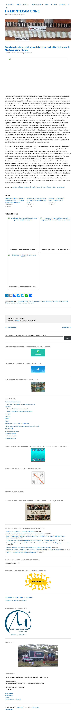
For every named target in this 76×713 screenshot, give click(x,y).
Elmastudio (36, 707)
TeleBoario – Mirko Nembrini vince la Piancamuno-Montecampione (25, 534)
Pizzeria (61, 301)
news (56, 301)
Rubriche (54, 4)
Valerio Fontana (22, 303)
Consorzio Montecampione (12, 402)
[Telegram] (38, 372)
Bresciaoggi (21, 301)
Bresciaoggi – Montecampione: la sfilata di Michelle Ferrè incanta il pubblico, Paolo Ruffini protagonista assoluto (38, 543)
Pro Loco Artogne (12, 436)
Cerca (67, 338)
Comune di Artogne (10, 433)
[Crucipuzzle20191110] (38, 484)
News (47, 4)
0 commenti (28, 53)
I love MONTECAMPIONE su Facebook (19, 597)
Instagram (8, 414)
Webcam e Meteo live (23, 4)
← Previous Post (10, 327)
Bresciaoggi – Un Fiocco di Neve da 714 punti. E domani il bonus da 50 (36, 200)
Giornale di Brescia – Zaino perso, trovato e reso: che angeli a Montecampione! (28, 547)
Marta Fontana (41, 301)
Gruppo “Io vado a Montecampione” (17, 409)
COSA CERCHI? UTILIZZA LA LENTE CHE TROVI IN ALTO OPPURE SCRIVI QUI (26, 335)
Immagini (62, 4)
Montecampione (50, 301)
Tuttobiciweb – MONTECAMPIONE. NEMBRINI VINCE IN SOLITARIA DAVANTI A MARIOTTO (32, 540)
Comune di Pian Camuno (12, 431)
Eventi (26, 301)
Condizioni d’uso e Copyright (13, 699)
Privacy (7, 697)
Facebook (7, 406)
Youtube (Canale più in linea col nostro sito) (17, 423)
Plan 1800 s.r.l (9, 428)
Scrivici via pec (9, 695)
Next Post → (66, 327)
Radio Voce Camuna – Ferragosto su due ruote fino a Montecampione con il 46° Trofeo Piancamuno (34, 549)
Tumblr (7, 418)
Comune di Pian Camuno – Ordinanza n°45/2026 (20, 531)
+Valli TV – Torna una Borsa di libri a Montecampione (21, 552)
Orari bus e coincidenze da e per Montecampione (21, 404)
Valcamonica (14, 303)
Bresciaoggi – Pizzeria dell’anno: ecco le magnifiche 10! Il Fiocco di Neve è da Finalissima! (14, 200)
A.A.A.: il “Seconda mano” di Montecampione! (19, 411)
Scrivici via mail (9, 693)
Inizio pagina (9, 709)
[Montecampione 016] (38, 666)
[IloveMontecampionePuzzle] (38, 461)
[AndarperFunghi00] (38, 520)
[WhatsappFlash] (38, 356)
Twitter (7, 421)
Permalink (31, 303)
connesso (17, 320)
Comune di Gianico (10, 438)
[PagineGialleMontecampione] (38, 590)
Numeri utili (10, 4)
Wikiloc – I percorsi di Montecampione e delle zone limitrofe (22, 426)
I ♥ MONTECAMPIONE (22, 11)
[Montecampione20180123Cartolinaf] (38, 391)
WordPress (20, 707)
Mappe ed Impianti (37, 4)
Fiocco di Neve (32, 301)
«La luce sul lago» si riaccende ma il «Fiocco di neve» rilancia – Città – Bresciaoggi (38, 187)
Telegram (7, 416)
